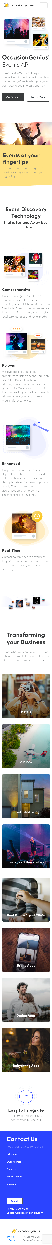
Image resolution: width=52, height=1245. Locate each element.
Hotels (26, 711)
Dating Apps (26, 1015)
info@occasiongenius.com (26, 1213)
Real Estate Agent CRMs (26, 915)
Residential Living (26, 811)
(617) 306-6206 (19, 1208)
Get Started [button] (13, 97)
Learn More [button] (38, 97)
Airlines (26, 761)
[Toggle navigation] (44, 5)
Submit (14, 1200)
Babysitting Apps (26, 1065)
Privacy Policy (11, 1238)
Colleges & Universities (26, 861)
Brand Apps (26, 965)
